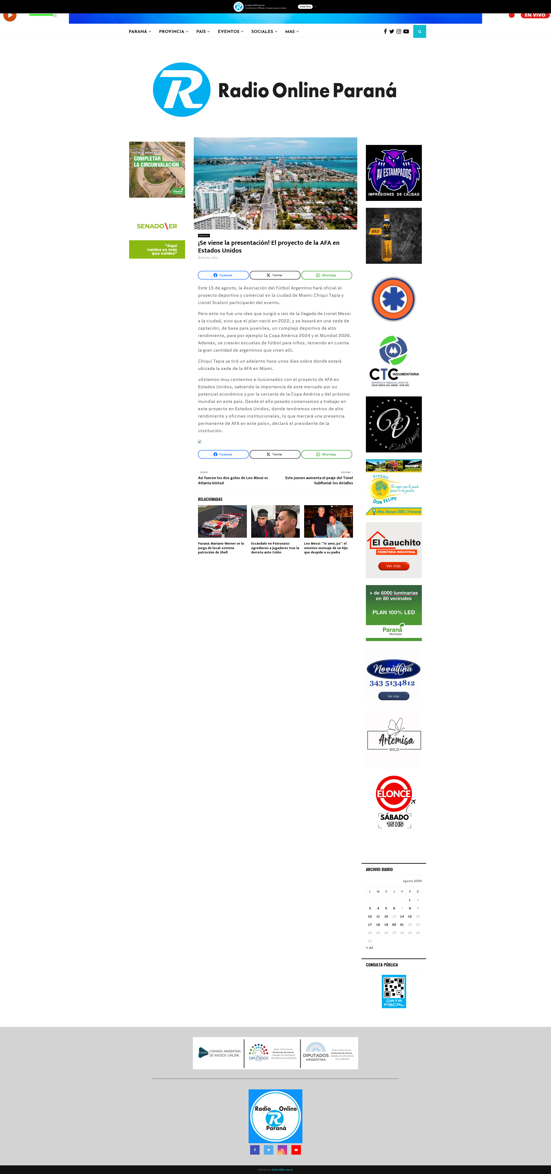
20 (394, 924)
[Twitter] (392, 31)
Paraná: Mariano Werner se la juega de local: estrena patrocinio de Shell (221, 548)
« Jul (369, 947)
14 (402, 916)
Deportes (204, 235)
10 (370, 916)
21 (402, 924)
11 (378, 916)
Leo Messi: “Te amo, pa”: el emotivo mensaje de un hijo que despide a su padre (326, 548)
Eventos (228, 31)
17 (370, 924)
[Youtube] (407, 31)
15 (410, 916)
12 (386, 916)
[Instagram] (399, 31)
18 (378, 924)
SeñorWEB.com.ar (282, 1169)
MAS (290, 31)
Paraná (138, 31)
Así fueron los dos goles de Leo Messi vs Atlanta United (233, 480)
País (201, 31)
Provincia (171, 31)
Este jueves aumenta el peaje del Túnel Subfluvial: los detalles (319, 480)
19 (386, 924)
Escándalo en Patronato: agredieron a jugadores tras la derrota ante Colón (275, 548)
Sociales (262, 31)
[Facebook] (386, 31)
